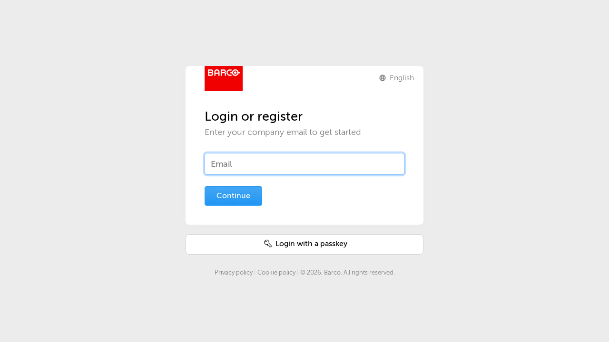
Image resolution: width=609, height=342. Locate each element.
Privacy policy (234, 272)
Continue (233, 195)
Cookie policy (276, 272)
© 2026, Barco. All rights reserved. (347, 272)
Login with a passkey (310, 243)
